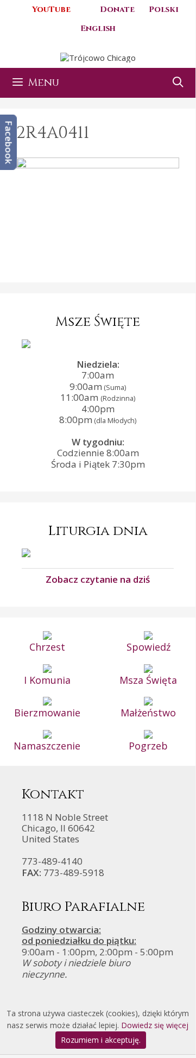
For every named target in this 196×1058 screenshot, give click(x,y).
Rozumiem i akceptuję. (101, 1040)
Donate (117, 9)
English (98, 28)
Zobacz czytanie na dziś (98, 579)
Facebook (9, 142)
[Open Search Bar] (178, 83)
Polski (164, 9)
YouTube (51, 9)
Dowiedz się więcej (154, 1025)
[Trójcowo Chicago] (98, 56)
